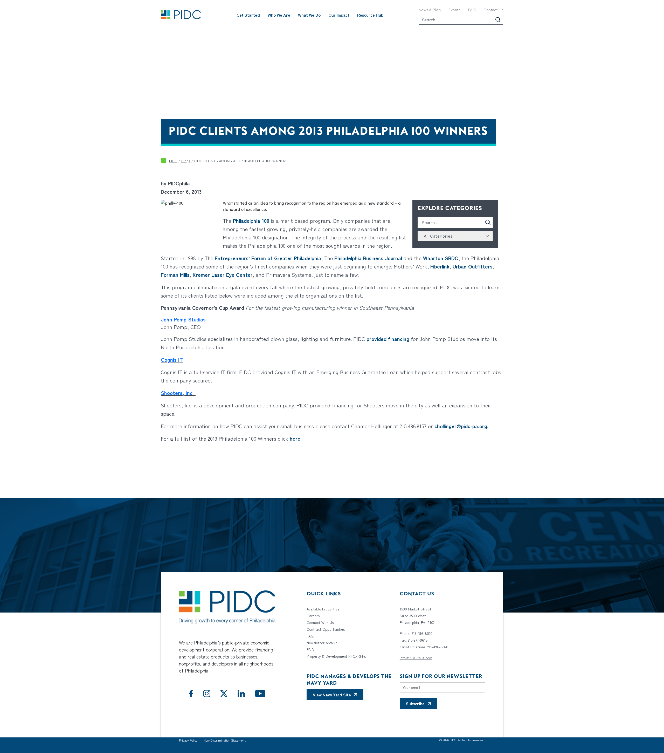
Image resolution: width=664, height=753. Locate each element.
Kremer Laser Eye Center (223, 274)
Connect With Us (320, 622)
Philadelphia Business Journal (368, 258)
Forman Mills (175, 274)
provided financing (387, 338)
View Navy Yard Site (332, 694)
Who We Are (279, 15)
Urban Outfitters (473, 266)
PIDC (173, 160)
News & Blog (430, 9)
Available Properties (323, 608)
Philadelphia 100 (251, 220)
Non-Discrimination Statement (225, 740)
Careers (313, 615)
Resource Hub (370, 15)
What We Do (309, 15)
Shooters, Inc (178, 392)
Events (454, 9)
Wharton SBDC (440, 258)
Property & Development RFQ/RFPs (336, 656)
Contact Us (493, 9)
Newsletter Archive (322, 642)
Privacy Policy (188, 740)
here (295, 438)
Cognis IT (172, 359)
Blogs (185, 160)
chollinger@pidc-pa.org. (461, 426)
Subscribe (415, 703)
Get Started (248, 15)
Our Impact (338, 15)
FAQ (472, 9)
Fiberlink (439, 266)
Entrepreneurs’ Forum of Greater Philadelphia (267, 258)
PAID (310, 649)
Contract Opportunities (326, 629)
